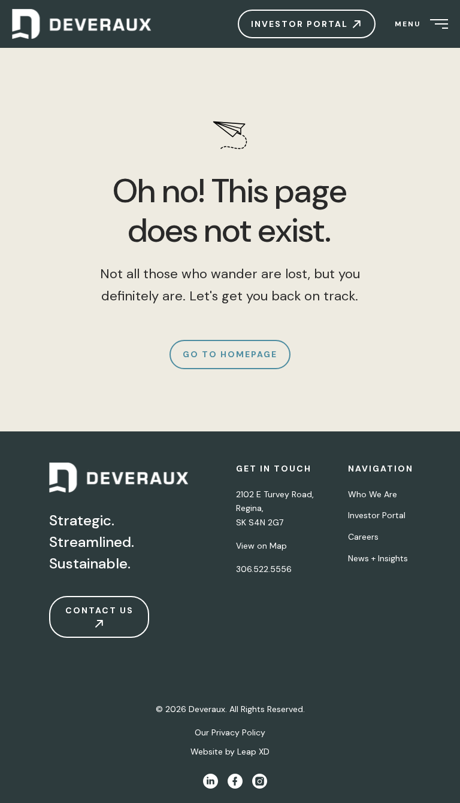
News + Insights (378, 558)
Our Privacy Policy (230, 732)
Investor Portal (376, 515)
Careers (363, 536)
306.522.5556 (264, 569)
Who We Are (372, 494)
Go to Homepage (230, 354)
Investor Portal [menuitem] (301, 24)
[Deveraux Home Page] (119, 480)
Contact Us (99, 610)
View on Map (261, 545)
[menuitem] (87, 24)
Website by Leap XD (230, 751)
